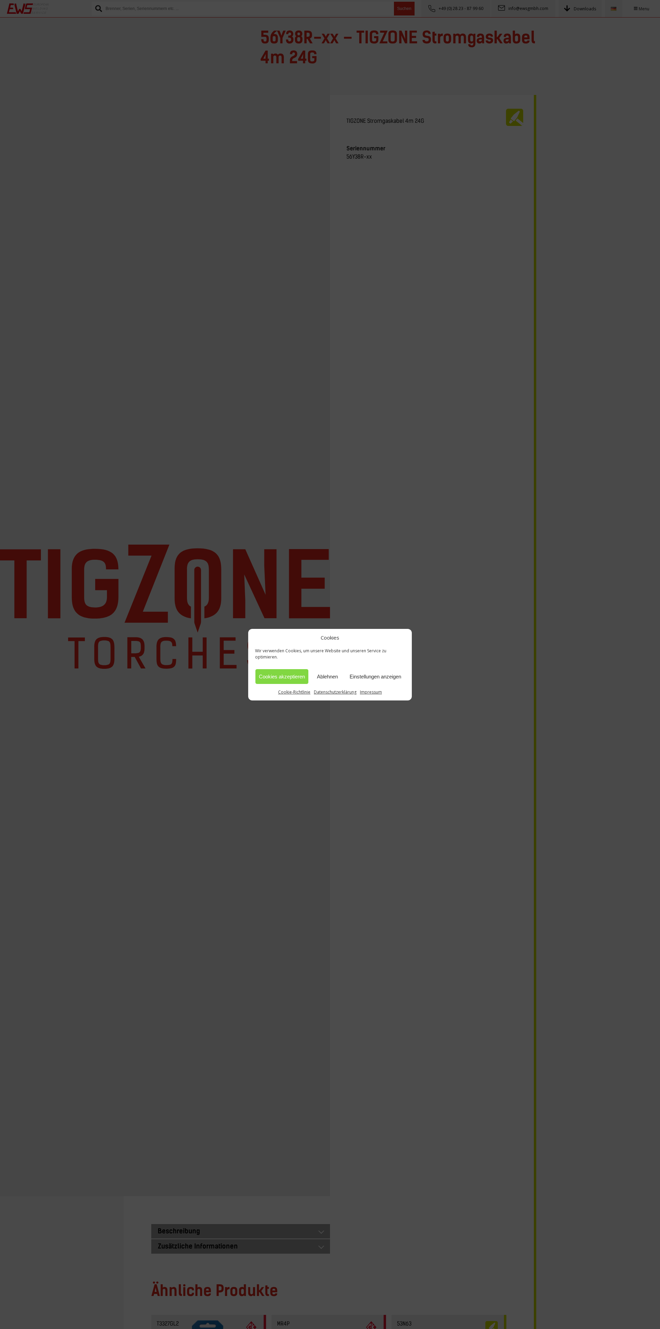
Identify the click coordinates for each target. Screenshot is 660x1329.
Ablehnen (327, 676)
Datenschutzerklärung (335, 692)
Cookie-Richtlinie (294, 692)
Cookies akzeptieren (282, 676)
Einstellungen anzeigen (375, 676)
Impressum (371, 692)
